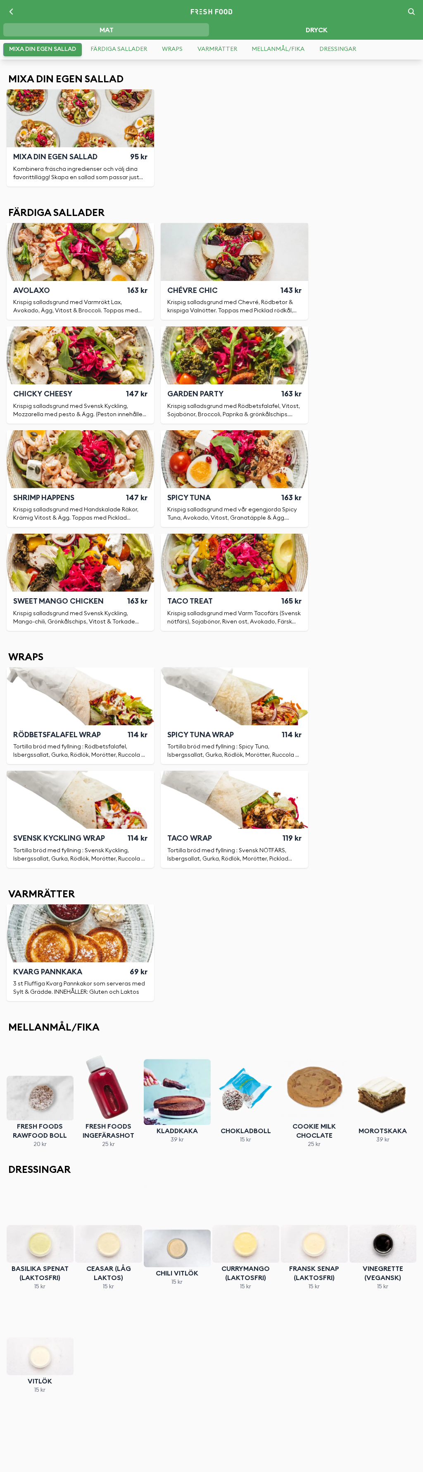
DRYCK (317, 30)
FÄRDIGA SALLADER (118, 49)
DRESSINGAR (337, 49)
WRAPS (172, 49)
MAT (107, 30)
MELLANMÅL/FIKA (278, 49)
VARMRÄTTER (217, 49)
